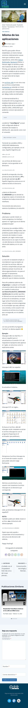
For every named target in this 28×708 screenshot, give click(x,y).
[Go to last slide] (4, 603)
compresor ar (6, 87)
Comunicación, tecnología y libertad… (21, 567)
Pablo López (11, 44)
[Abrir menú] (24, 4)
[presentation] (14, 597)
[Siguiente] (24, 603)
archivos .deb (9, 82)
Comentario (6, 639)
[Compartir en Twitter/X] (9, 554)
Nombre (6, 666)
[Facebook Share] (12, 554)
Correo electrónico (9, 675)
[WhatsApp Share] (15, 554)
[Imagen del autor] (3, 43)
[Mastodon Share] (6, 554)
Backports (13, 62)
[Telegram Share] (18, 554)
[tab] (11, 618)
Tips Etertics (5, 31)
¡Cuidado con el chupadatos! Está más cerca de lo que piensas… (7, 569)
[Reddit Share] (21, 554)
